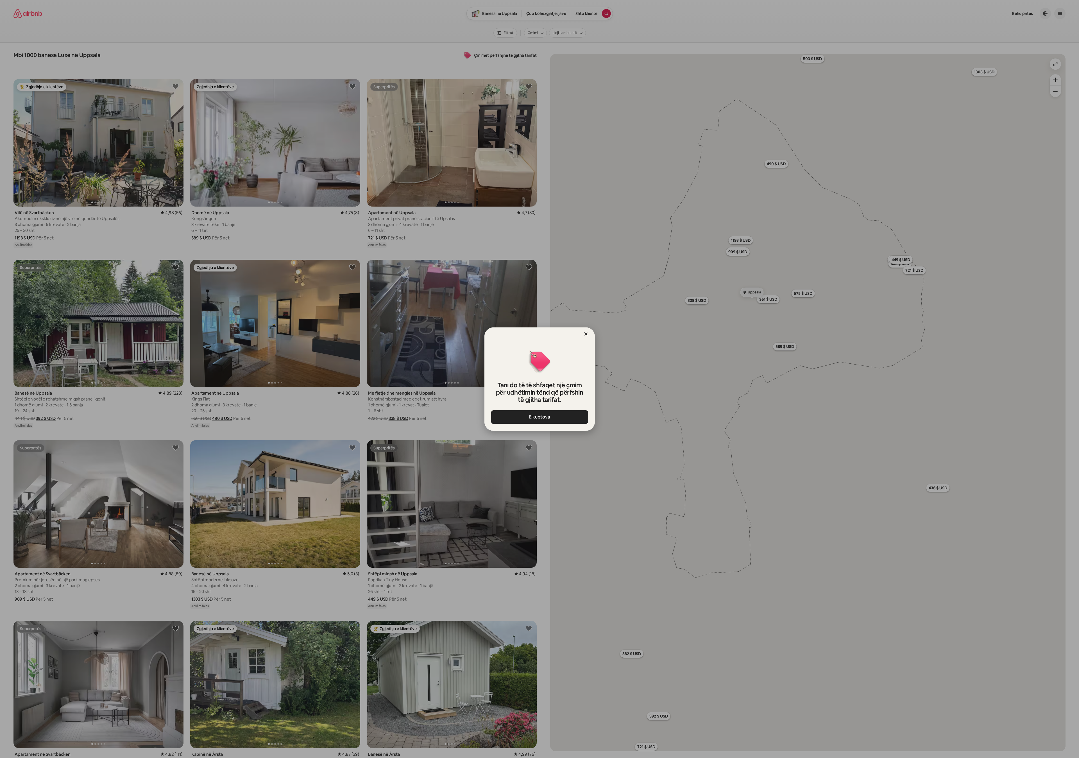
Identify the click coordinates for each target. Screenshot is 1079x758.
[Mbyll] (586, 334)
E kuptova (539, 417)
